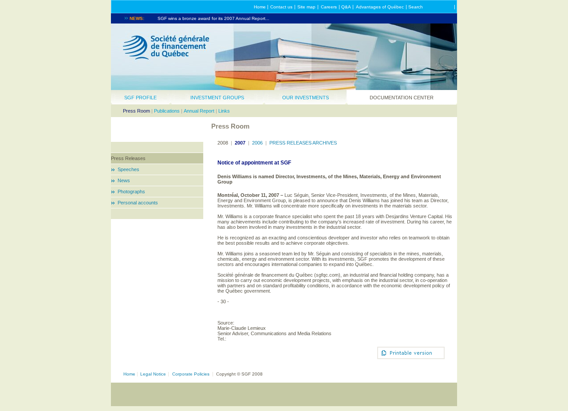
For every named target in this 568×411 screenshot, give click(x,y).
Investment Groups (217, 97)
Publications (167, 111)
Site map (306, 6)
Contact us (281, 6)
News (124, 180)
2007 (240, 142)
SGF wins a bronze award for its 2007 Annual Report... (213, 18)
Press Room (136, 111)
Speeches (128, 169)
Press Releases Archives (303, 142)
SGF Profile (140, 97)
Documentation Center (402, 97)
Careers (329, 6)
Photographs (131, 191)
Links (224, 111)
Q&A (346, 6)
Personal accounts (138, 202)
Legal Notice (153, 374)
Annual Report (199, 111)
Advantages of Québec (380, 6)
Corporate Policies (190, 374)
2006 (257, 142)
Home (260, 6)
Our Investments (305, 97)
